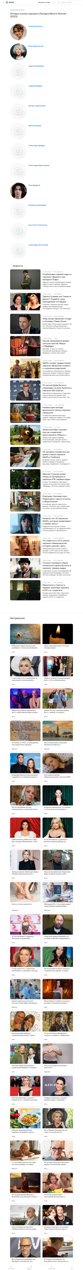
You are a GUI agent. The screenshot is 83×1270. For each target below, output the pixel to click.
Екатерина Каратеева (37, 205)
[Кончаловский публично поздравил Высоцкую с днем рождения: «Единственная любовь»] (25, 1026)
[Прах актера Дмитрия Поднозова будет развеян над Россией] (58, 865)
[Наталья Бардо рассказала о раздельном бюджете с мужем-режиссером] (25, 1059)
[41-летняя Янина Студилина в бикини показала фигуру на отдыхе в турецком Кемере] (58, 833)
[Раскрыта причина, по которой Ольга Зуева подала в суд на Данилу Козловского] (58, 1220)
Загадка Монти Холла (17, 10)
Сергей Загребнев (36, 66)
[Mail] (7, 2)
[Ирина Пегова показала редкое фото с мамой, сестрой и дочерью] (58, 703)
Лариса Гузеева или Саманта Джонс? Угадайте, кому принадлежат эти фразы (57, 299)
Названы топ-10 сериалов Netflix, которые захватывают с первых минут (57, 521)
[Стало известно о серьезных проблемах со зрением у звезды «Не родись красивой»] (25, 962)
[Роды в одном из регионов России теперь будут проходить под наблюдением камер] (25, 994)
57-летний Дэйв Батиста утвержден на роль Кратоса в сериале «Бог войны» (57, 388)
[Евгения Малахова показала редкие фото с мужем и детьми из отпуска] (25, 1091)
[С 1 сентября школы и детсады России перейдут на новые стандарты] (25, 1155)
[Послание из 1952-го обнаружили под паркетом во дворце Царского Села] (25, 736)
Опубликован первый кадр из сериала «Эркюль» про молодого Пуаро (57, 277)
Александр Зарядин (36, 146)
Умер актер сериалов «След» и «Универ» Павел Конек (57, 320)
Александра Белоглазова (38, 165)
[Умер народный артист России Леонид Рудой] (58, 639)
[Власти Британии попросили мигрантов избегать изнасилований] (58, 736)
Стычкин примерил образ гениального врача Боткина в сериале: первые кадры (57, 565)
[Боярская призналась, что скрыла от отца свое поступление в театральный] (58, 800)
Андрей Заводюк (35, 86)
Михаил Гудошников (36, 106)
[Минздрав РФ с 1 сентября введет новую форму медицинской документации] (58, 897)
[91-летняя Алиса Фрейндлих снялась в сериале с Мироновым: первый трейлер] (58, 1026)
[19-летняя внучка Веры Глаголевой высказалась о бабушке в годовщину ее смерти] (58, 1188)
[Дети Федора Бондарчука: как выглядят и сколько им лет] (25, 1252)
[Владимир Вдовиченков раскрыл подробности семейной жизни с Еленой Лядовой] (25, 768)
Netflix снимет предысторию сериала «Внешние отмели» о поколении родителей (57, 365)
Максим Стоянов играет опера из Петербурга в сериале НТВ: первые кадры (56, 476)
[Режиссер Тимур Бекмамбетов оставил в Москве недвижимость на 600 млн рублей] (58, 929)
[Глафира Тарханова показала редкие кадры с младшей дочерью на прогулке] (58, 1091)
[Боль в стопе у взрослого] (25, 897)
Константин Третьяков (37, 225)
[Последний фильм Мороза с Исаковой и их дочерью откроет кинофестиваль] (25, 1188)
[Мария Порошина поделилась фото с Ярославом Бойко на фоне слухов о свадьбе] (25, 703)
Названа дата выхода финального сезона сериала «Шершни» (56, 410)
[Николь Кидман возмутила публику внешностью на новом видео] (25, 1220)
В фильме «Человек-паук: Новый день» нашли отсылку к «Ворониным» (57, 499)
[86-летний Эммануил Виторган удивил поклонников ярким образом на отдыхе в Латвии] (58, 1155)
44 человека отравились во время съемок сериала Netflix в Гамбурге (56, 454)
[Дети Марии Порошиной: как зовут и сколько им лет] (58, 1123)
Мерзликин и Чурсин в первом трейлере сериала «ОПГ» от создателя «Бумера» (56, 588)
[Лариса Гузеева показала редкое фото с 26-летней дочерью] (58, 671)
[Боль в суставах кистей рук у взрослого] (58, 1059)
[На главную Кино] (11, 2)
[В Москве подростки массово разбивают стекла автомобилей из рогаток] (25, 639)
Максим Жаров (34, 126)
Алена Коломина (35, 26)
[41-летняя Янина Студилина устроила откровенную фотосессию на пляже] (25, 929)
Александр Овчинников (38, 245)
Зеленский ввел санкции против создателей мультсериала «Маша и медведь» (55, 432)
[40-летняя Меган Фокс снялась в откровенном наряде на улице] (58, 962)
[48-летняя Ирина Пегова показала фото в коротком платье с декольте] (25, 800)
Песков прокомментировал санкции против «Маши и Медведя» (56, 343)
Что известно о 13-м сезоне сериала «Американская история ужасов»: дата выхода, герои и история (56, 543)
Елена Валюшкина (36, 46)
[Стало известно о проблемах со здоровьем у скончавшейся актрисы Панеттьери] (25, 671)
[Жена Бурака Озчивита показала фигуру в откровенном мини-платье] (58, 994)
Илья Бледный (34, 185)
